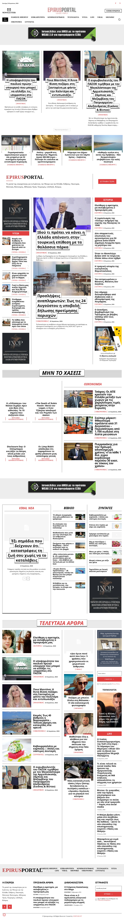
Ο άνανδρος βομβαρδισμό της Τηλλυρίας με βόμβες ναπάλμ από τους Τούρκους (106, 314)
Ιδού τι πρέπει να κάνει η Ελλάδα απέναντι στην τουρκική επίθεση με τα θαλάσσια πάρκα (61, 240)
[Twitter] (120, 3)
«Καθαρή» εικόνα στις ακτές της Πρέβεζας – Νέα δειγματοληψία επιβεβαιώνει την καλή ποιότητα (108, 157)
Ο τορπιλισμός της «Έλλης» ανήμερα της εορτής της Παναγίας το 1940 (107, 222)
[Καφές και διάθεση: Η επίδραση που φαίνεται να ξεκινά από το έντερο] (6, 241)
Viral (78, 669)
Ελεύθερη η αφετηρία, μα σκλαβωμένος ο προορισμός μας (106, 207)
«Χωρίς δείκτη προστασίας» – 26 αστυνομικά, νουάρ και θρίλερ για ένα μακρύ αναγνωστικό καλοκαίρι (63, 574)
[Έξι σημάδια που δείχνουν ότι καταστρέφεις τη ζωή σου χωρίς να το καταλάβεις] (26, 527)
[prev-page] (24, 578)
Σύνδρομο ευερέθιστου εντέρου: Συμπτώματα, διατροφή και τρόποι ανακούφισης (18, 305)
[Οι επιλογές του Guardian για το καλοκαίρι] (80, 526)
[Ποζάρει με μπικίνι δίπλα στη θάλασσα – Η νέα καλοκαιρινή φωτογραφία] (78, 685)
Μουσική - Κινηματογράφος (16, 418)
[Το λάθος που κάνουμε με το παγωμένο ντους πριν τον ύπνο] (6, 322)
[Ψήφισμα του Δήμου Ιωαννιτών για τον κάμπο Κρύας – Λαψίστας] (77, 143)
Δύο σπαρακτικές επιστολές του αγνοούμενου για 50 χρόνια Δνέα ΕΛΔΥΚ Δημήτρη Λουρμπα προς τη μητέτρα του (107, 239)
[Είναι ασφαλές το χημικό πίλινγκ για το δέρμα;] (6, 276)
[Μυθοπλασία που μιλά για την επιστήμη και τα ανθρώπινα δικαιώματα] (80, 535)
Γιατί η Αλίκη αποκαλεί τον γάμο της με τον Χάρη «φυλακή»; (108, 717)
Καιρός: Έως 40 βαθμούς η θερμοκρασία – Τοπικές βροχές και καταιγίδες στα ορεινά (44, 721)
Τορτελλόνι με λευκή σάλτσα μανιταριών (98, 570)
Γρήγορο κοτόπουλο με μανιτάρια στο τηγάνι (99, 535)
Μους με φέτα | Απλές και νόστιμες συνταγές (99, 552)
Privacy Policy (116, 684)
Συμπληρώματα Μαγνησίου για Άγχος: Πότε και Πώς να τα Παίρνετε (19, 261)
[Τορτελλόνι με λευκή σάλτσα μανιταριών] (117, 570)
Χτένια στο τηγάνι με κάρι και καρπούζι (98, 526)
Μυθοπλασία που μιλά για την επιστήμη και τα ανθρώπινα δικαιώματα (63, 535)
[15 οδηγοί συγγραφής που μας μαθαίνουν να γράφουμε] (80, 517)
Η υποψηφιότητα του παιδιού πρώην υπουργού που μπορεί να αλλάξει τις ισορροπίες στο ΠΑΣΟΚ (21, 89)
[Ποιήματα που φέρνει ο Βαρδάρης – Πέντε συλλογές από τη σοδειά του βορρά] (80, 545)
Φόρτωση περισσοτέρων (61, 129)
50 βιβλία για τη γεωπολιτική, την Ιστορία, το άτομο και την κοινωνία (62, 586)
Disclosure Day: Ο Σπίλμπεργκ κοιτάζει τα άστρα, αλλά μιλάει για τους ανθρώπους (16, 451)
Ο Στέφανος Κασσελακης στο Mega (76, 888)
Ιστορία (98, 213)
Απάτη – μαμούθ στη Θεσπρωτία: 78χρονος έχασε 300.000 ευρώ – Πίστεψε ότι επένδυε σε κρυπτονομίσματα (46, 157)
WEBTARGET (77, 916)
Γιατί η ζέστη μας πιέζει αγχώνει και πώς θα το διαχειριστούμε (20, 288)
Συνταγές (38, 754)
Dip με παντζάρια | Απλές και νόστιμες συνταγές (97, 544)
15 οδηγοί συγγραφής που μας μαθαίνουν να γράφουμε (63, 517)
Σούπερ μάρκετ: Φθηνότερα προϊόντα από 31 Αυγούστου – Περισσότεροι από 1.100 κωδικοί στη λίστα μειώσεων (107, 426)
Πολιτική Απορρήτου (104, 900)
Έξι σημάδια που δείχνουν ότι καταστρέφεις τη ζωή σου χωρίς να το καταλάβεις (27, 550)
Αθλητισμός (68, 905)
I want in (108, 679)
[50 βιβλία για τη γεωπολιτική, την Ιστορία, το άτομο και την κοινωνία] (80, 585)
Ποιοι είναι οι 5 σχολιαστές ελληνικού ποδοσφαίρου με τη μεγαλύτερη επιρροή (75, 899)
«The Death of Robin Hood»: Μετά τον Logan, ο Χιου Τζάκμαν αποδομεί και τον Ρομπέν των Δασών (46, 409)
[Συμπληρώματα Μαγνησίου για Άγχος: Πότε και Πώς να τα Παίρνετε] (6, 259)
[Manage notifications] (4, 914)
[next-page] (28, 578)
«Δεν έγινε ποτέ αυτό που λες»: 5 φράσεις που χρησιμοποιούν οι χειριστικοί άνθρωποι (78, 660)
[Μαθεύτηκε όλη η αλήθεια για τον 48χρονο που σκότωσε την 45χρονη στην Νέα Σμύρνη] (78, 724)
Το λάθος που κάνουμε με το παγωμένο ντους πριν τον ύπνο (20, 323)
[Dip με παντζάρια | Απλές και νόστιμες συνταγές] (117, 544)
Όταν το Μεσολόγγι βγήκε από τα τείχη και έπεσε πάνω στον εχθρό (108, 255)
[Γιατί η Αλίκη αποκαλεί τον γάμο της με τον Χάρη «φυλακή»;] (109, 710)
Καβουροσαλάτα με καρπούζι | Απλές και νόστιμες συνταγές (98, 517)
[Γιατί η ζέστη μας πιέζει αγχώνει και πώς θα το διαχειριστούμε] (6, 287)
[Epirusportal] (62, 11)
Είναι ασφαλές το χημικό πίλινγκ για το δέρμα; (20, 275)
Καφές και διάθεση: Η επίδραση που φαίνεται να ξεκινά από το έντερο (19, 244)
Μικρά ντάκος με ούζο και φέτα (99, 561)
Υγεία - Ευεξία (19, 252)
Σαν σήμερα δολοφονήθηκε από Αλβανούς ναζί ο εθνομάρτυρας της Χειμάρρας (105, 297)
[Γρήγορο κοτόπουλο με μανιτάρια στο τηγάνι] (117, 535)
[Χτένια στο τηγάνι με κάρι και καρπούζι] (117, 526)
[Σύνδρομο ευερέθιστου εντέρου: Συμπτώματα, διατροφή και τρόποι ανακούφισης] (6, 302)
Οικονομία (42, 321)
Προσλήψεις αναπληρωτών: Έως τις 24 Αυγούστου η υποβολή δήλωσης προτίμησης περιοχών (61, 305)
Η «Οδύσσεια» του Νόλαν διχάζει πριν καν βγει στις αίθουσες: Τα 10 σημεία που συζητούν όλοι (16, 409)
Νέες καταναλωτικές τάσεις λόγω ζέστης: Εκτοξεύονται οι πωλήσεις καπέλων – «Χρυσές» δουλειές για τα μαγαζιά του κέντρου (78, 788)
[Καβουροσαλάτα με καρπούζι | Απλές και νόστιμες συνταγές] (117, 517)
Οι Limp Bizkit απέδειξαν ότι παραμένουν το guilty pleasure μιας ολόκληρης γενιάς (46, 451)
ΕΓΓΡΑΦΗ (107, 894)
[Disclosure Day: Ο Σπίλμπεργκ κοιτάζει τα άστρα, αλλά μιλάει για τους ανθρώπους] (16, 435)
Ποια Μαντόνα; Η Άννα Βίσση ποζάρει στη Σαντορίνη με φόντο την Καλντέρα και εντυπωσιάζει (62, 87)
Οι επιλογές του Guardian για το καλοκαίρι (60, 526)
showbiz (78, 708)
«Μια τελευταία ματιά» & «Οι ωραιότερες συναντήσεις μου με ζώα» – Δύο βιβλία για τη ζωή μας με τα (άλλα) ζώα (63, 559)
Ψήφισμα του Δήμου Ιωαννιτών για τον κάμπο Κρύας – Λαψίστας (77, 154)
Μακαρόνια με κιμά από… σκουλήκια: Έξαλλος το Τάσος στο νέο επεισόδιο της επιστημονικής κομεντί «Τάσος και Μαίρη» (109, 845)
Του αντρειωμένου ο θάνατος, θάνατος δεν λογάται (106, 281)
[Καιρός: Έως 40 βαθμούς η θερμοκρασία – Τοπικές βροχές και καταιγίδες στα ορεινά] (16, 723)
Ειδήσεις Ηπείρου (15, 164)
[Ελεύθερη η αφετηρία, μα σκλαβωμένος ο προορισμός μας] (16, 641)
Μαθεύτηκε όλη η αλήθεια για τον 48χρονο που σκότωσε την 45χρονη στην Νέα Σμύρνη (78, 743)
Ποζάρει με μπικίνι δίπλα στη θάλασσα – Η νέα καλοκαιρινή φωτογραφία (78, 701)
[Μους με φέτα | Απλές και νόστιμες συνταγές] (117, 553)
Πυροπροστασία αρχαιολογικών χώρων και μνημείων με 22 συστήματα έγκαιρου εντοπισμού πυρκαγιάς (15, 157)
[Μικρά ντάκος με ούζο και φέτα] (117, 561)
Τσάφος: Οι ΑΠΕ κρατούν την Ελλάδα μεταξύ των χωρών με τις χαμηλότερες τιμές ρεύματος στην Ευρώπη (108, 400)
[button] (119, 19)
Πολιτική (21, 103)
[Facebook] (115, 3)
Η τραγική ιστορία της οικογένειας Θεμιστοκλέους (107, 268)
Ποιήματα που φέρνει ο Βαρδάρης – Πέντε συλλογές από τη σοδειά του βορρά (63, 546)
